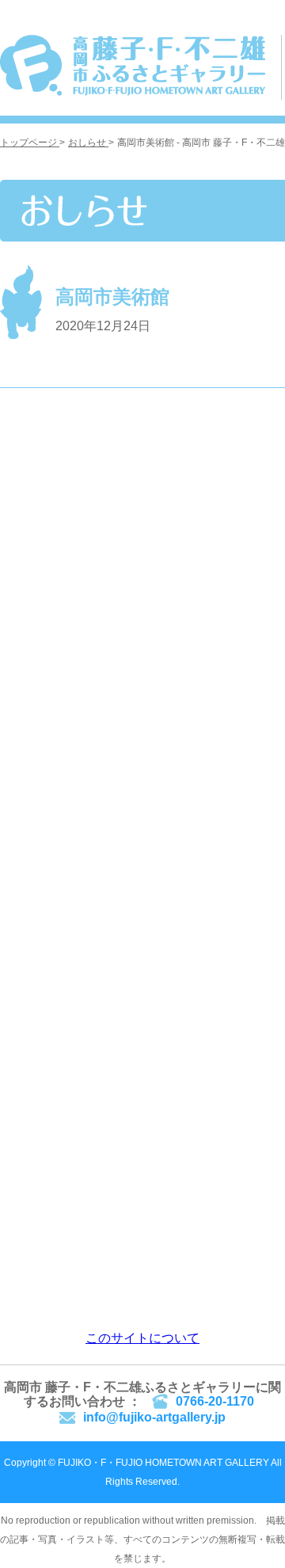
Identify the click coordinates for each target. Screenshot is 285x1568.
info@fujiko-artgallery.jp (154, 1417)
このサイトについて (143, 1338)
